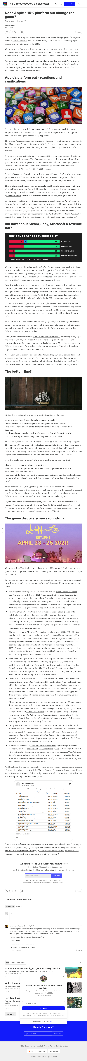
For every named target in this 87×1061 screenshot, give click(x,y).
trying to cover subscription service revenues (42, 755)
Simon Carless (10, 25)
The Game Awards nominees (43, 745)
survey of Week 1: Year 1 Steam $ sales (52, 611)
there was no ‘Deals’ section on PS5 (32, 682)
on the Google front (35, 711)
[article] (43, 972)
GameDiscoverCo (20, 40)
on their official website (54, 607)
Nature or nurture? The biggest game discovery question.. (33, 968)
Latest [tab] (13, 962)
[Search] (56, 4)
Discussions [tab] (21, 962)
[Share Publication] (61, 4)
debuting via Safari (61, 705)
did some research (31, 638)
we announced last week (63, 52)
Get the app (54, 1051)
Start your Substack (38, 1051)
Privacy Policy (59, 1015)
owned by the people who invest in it (21, 448)
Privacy (46, 1046)
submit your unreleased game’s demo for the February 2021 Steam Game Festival (43, 593)
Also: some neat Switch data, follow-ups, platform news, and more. (29, 971)
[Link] (2, 79)
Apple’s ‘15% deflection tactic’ (46, 336)
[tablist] (14, 906)
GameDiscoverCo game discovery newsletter (27, 37)
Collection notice (62, 1046)
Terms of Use (54, 1013)
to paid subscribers (54, 67)
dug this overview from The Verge (51, 725)
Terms (52, 1046)
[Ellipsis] (81, 925)
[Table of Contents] (2, 530)
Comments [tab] (10, 906)
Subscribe (69, 4)
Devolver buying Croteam (46, 665)
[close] (64, 976)
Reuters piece (41, 159)
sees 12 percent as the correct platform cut (38, 303)
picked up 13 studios (38, 671)
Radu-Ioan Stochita (16, 926)
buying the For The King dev (38, 668)
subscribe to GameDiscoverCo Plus (19, 850)
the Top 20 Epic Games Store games (43, 748)
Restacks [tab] (19, 906)
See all (9, 1014)
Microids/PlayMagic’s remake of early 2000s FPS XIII (50, 632)
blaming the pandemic (46, 648)
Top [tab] (7, 962)
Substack (33, 1057)
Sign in (80, 4)
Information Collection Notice (43, 1015)
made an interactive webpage (30, 615)
